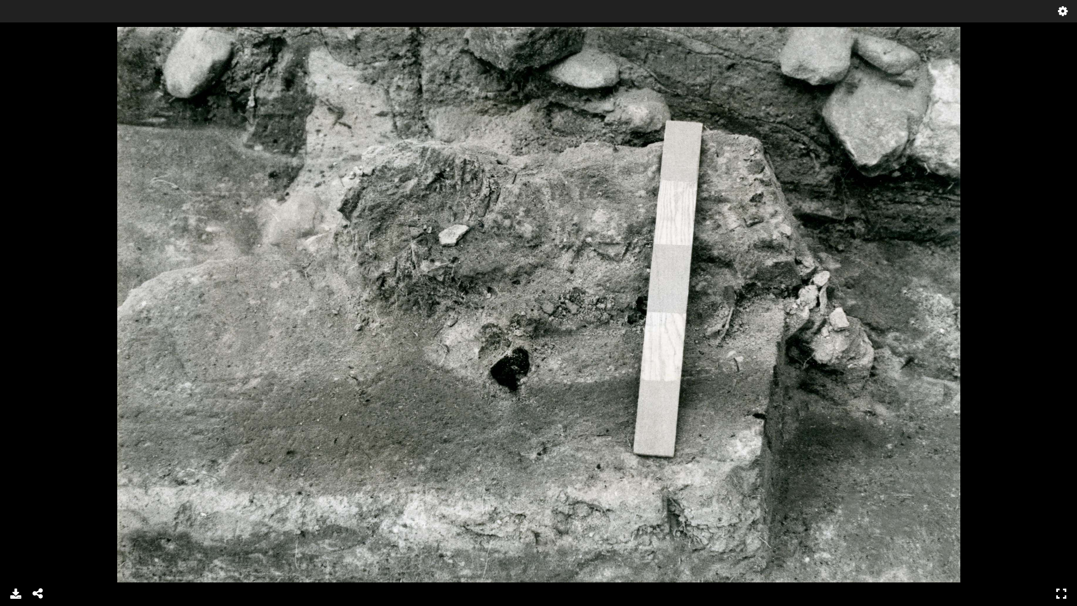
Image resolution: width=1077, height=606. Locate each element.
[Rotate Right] (57, 36)
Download (15, 593)
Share (38, 593)
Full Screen (1061, 593)
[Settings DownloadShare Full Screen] (538, 303)
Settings (1063, 11)
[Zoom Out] (37, 36)
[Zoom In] (18, 36)
